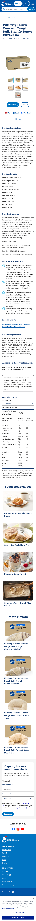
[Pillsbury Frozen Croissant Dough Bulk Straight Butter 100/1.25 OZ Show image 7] (18, 95)
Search (31, 9)
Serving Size (6, 400)
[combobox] (16, 9)
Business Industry (8, 794)
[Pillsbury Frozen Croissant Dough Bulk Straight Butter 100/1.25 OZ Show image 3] (25, 80)
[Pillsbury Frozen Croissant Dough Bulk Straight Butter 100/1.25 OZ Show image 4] (11, 87)
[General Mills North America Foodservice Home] (7, 3)
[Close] (34, 899)
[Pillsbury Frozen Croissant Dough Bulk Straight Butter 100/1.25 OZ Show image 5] (18, 87)
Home (5, 18)
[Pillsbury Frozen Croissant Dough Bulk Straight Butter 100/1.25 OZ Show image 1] (11, 80)
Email (17, 113)
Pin (9, 113)
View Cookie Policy (8, 908)
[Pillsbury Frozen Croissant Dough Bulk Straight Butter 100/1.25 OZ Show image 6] (25, 87)
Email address (7, 784)
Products (12, 18)
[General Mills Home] (10, 839)
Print (19, 119)
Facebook (27, 113)
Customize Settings (18, 912)
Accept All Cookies (18, 917)
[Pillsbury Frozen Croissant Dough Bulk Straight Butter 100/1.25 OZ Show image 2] (18, 80)
